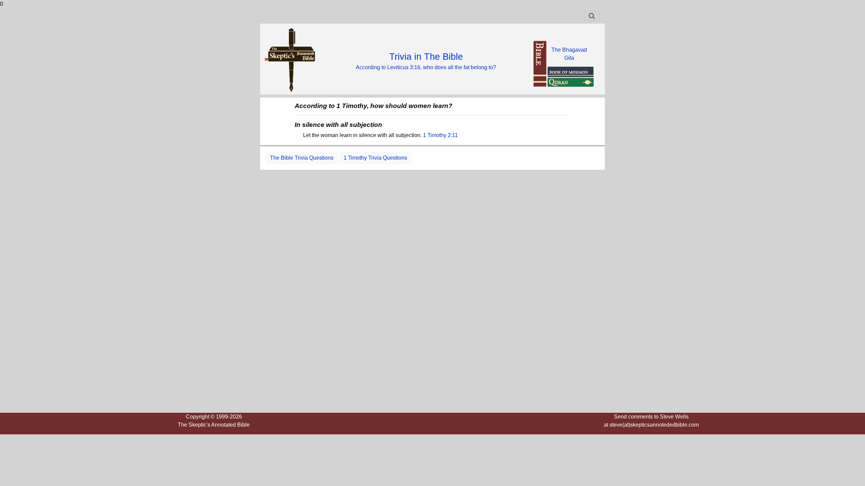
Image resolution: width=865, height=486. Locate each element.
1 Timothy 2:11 (440, 135)
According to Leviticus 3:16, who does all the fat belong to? (426, 67)
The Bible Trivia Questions (301, 158)
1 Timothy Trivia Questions (375, 158)
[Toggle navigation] (591, 16)
